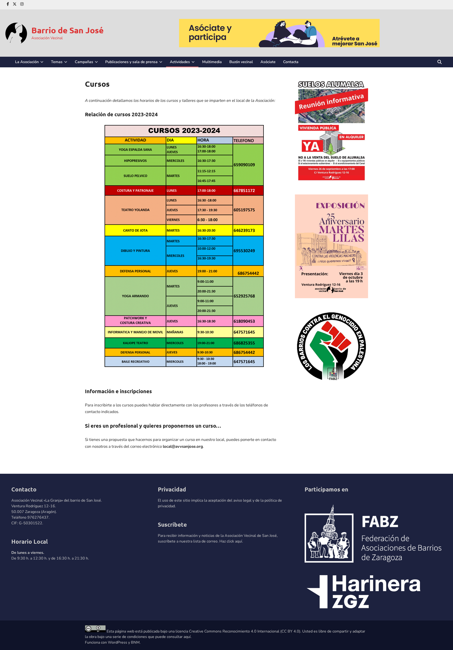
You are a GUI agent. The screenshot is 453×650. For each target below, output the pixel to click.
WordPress (117, 642)
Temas (61, 63)
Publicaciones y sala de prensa (135, 63)
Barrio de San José (67, 30)
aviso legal (242, 500)
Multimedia (212, 62)
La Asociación (31, 63)
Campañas (88, 63)
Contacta (290, 62)
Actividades (184, 63)
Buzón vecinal (241, 62)
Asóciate (268, 62)
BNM (135, 642)
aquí (238, 541)
